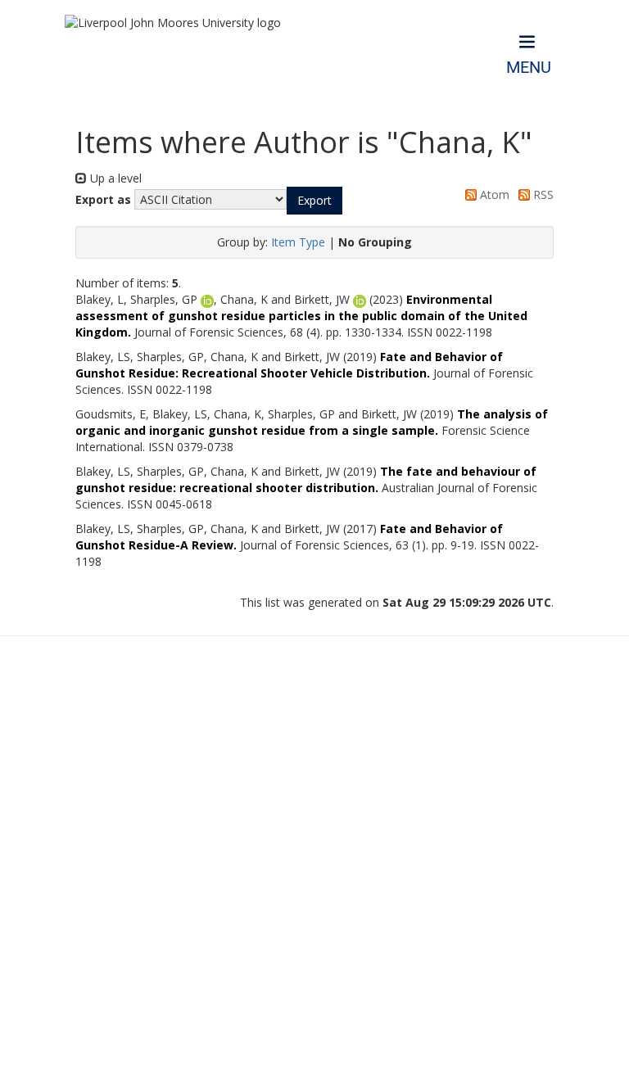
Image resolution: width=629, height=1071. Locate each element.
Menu (528, 67)
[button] (314, 201)
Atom (493, 194)
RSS (542, 194)
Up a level (114, 178)
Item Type (298, 242)
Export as (103, 199)
